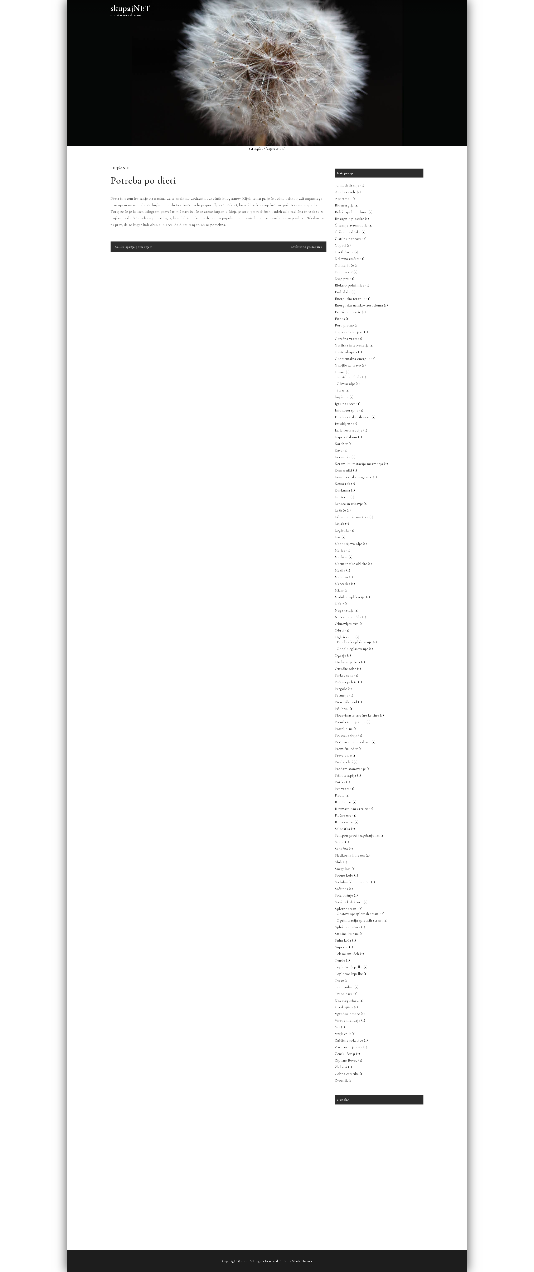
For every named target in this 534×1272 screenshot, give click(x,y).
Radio (340, 795)
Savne (339, 842)
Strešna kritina (347, 933)
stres (354, 1192)
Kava (339, 450)
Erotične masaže (348, 312)
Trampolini (344, 987)
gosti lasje (396, 1131)
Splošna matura (347, 927)
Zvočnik (341, 1080)
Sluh (338, 862)
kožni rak (397, 1140)
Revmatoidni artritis (351, 808)
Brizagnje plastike (349, 218)
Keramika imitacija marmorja (359, 463)
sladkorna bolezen (397, 1175)
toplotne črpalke (347, 1201)
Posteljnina (344, 728)
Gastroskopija (346, 352)
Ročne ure (343, 815)
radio (412, 1166)
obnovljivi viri (345, 1157)
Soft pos (341, 888)
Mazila (340, 570)
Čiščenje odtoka (348, 232)
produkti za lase (393, 1166)
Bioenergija (344, 205)
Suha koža (343, 940)
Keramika (342, 457)
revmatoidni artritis (349, 1175)
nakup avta (368, 1148)
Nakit (339, 603)
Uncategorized (347, 1000)
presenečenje (345, 1166)
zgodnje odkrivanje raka (383, 1218)
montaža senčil (346, 1148)
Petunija (341, 695)
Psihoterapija (345, 775)
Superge (341, 947)
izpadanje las (345, 1140)
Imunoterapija (347, 410)
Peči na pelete (346, 682)
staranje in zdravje (384, 1183)
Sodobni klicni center (352, 882)
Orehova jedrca (347, 662)
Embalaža (342, 292)
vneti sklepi (370, 1201)
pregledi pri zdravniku (398, 1157)
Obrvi (340, 630)
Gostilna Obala (349, 377)
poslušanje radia (369, 1157)
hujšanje (120, 168)
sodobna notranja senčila (352, 1183)
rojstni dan (374, 1175)
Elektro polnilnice (349, 285)
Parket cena (344, 675)
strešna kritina (372, 1192)
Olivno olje (346, 383)
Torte (339, 980)
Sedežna (341, 848)
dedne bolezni (406, 1122)
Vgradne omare (347, 1013)
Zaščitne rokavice (349, 1040)
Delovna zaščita (347, 258)
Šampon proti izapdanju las (357, 835)
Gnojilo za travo (348, 365)
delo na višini (345, 1131)
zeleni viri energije (388, 1210)
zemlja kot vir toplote (350, 1218)
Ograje (340, 655)
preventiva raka (368, 1166)
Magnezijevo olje (348, 543)
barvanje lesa (404, 1113)
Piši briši (342, 708)
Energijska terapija (350, 298)
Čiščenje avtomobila (351, 225)
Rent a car (343, 802)
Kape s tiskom (346, 437)
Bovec (388, 1122)
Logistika (342, 530)
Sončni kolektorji (349, 902)
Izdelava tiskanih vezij (353, 417)
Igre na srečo (345, 403)
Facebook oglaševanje (354, 642)
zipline (407, 1218)
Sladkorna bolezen (350, 855)
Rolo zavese (344, 822)
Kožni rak (342, 483)
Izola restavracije (348, 430)
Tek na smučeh (347, 953)
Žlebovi (341, 1067)
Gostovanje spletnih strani (358, 913)
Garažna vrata (346, 338)
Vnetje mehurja (347, 1020)
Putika (340, 782)
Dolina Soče (344, 265)
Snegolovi (343, 868)
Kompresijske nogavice (353, 477)
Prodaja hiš (344, 762)
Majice (340, 550)
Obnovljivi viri (347, 623)
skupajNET (131, 8)
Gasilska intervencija (352, 345)
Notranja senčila (348, 617)
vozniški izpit (391, 1201)
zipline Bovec (345, 1227)
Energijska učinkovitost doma (359, 305)
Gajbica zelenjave (349, 332)
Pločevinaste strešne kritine (357, 715)
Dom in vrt (344, 272)
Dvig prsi (342, 278)
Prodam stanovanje (350, 768)
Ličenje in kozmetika (351, 517)
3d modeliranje (347, 185)
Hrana (340, 372)
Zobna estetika (347, 1073)
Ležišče (340, 510)
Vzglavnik (343, 1033)
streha (341, 1192)
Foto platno (344, 325)
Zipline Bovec (346, 1060)
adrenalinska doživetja (350, 1113)
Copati (340, 245)
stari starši (408, 1183)
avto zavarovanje (380, 1113)
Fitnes (340, 318)
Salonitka (342, 828)
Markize (341, 557)
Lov (338, 537)
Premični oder (346, 748)
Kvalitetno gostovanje (306, 247)
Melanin (341, 577)
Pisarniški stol (346, 702)
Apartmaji (343, 198)
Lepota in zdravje (349, 503)
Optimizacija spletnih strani (360, 920)
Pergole (341, 688)
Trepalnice (344, 993)
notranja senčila (390, 1148)
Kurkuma (342, 490)
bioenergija (344, 1122)
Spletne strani (346, 908)
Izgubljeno (343, 423)
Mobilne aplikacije (350, 597)
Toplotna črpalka (349, 967)
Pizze (341, 390)
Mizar (339, 590)
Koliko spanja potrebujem (133, 247)
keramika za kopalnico (372, 1140)
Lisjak (339, 523)
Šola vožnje (344, 895)
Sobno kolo (344, 875)
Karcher (341, 443)
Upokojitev (344, 1007)
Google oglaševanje (352, 648)
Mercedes (342, 583)
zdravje (367, 1210)
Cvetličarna (344, 252)
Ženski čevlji (345, 1053)
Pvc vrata (342, 788)
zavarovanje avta (347, 1210)
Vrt (337, 1027)
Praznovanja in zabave (353, 742)
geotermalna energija (371, 1131)
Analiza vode (345, 192)
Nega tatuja (344, 610)
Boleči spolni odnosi (351, 212)
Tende (340, 960)
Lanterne (342, 497)
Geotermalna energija (352, 358)
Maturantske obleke (351, 563)
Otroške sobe (345, 668)
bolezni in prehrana (368, 1122)
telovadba (392, 1192)
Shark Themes (302, 1261)
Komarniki (343, 470)
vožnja (409, 1201)
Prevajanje (343, 755)
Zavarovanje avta (348, 1047)
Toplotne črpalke (349, 973)
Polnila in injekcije (350, 722)
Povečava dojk (346, 735)
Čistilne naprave (348, 238)
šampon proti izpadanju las (375, 1227)
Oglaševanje (345, 637)
